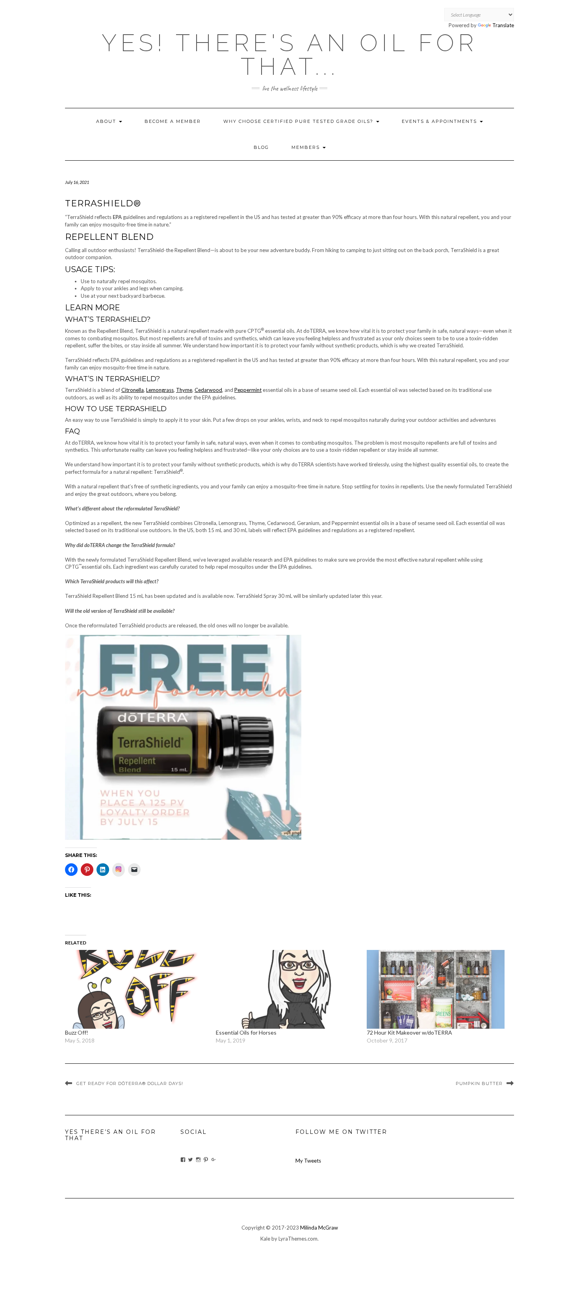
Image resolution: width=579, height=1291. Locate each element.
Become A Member (173, 121)
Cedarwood (208, 390)
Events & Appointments (440, 121)
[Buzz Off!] (136, 989)
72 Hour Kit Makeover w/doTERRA (409, 1032)
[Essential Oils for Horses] (287, 989)
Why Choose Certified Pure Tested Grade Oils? (299, 121)
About (107, 121)
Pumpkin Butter (479, 1083)
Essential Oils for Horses (246, 1032)
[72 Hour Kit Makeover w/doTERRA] (438, 989)
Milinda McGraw (319, 1227)
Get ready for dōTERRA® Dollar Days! (129, 1083)
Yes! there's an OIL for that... (289, 54)
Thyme (184, 390)
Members (306, 147)
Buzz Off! (76, 1032)
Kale (265, 1238)
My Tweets (308, 1160)
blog (261, 147)
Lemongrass (160, 390)
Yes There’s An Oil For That (110, 1134)
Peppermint (248, 390)
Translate (503, 25)
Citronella (132, 390)
